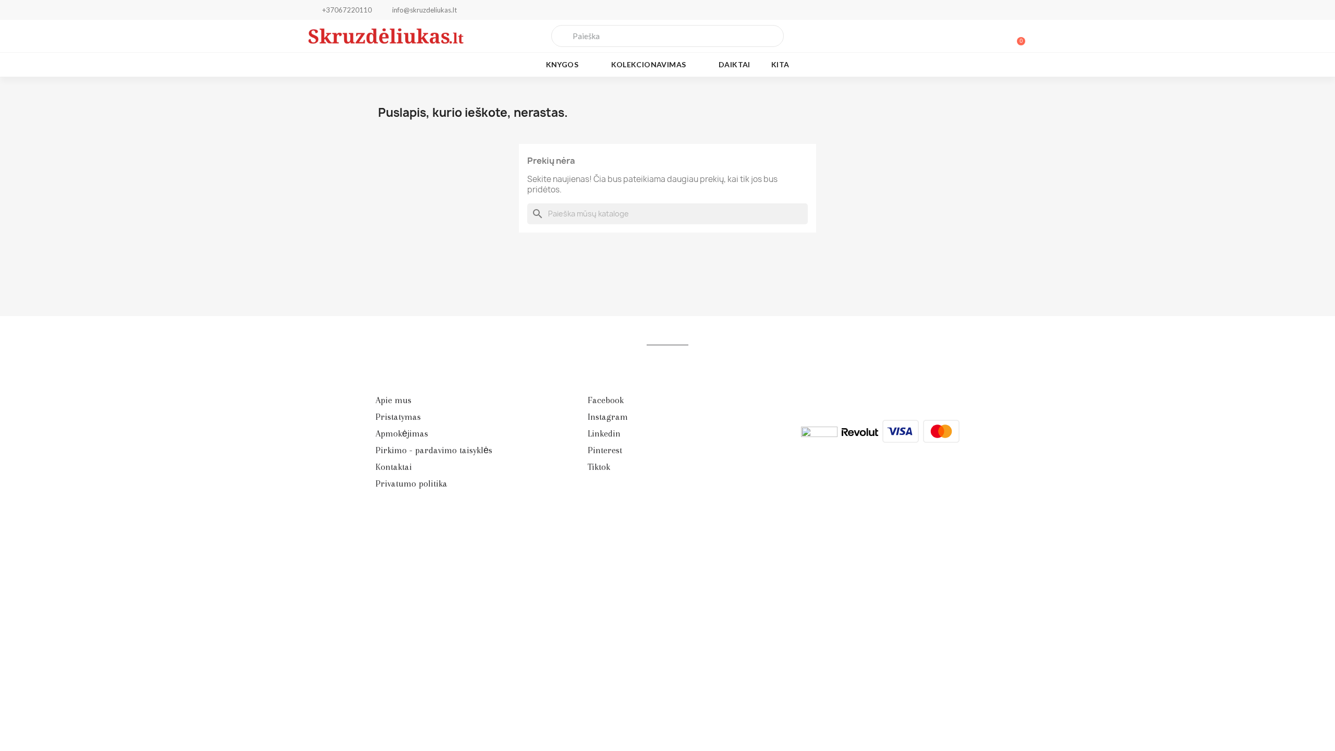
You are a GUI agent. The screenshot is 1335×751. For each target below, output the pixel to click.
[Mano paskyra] (980, 36)
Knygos (562, 64)
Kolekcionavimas (648, 64)
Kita (780, 64)
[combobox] (667, 36)
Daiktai (734, 64)
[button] (1016, 36)
